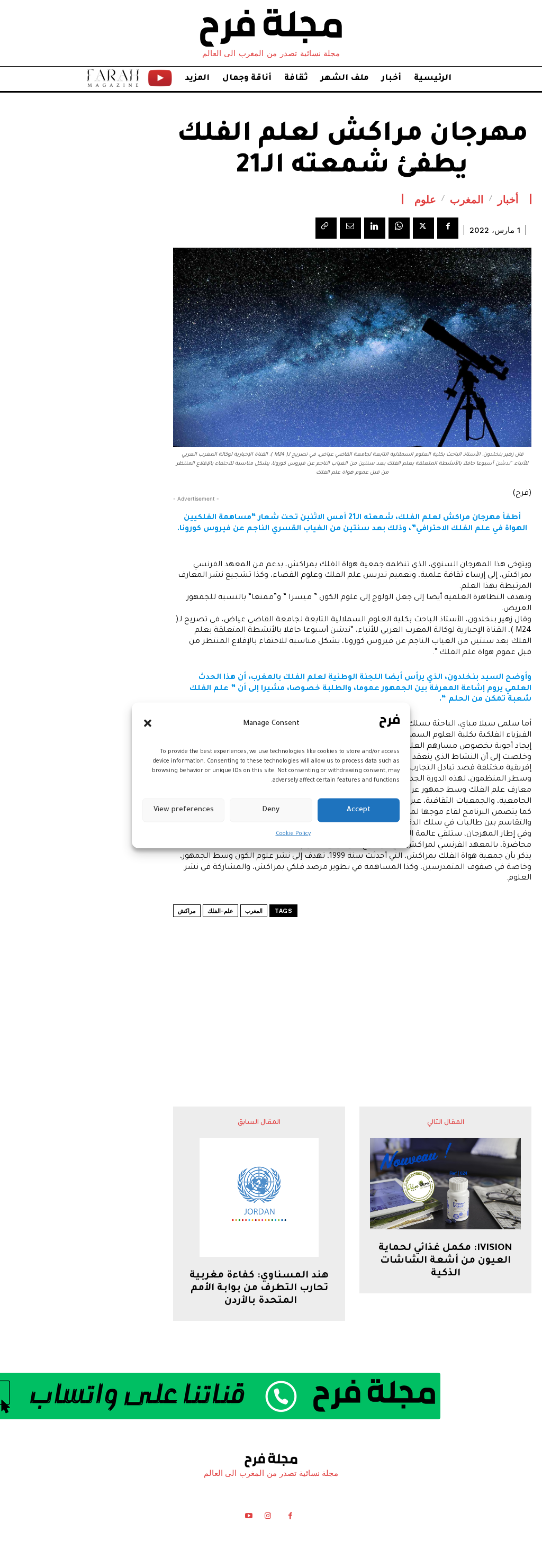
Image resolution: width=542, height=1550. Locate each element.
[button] (147, 723)
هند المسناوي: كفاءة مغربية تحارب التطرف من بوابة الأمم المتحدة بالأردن (259, 1289)
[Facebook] (447, 228)
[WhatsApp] (399, 228)
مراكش (187, 911)
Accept (359, 810)
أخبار (508, 199)
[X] (423, 228)
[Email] (350, 228)
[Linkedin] (374, 228)
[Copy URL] (326, 228)
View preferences (183, 810)
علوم (425, 199)
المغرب (467, 199)
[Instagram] (267, 1517)
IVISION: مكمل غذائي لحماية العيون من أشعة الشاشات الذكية (445, 1261)
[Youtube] (248, 1517)
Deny (270, 810)
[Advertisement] (352, 985)
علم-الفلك (220, 911)
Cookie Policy (293, 833)
